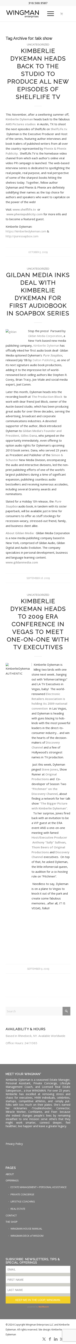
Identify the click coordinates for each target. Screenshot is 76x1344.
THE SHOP (12, 1221)
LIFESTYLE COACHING (23, 1201)
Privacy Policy (14, 1144)
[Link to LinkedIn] (56, 1339)
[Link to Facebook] (50, 1339)
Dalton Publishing (44, 360)
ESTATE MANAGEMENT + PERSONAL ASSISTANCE (39, 1187)
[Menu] (48, 13)
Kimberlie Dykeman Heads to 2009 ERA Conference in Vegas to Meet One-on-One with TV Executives (38, 624)
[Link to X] (44, 1339)
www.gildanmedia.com (22, 562)
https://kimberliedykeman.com (26, 231)
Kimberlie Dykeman (46, 345)
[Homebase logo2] (31, 13)
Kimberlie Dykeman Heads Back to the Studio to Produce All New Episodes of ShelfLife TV (38, 73)
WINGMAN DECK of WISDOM (27, 1235)
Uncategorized (38, 44)
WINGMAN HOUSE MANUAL (26, 1228)
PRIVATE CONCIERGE (22, 1194)
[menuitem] (50, 13)
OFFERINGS (12, 1180)
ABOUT (10, 1174)
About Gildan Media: (21, 533)
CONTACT (11, 1215)
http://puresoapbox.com (22, 236)
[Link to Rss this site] (62, 1339)
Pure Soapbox (52, 355)
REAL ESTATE (18, 1209)
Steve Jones (50, 769)
